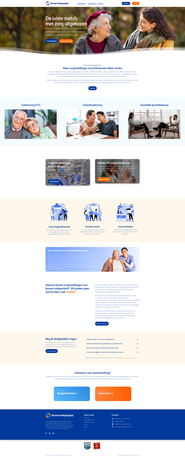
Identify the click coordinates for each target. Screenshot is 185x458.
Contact (136, 3)
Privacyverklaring (122, 455)
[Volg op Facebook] (46, 433)
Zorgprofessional (92, 3)
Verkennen (100, 3)
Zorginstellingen (81, 3)
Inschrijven (126, 3)
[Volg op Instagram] (53, 433)
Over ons (92, 88)
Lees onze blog (51, 351)
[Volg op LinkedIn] (49, 433)
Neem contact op (102, 323)
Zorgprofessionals (66, 41)
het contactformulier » (128, 358)
